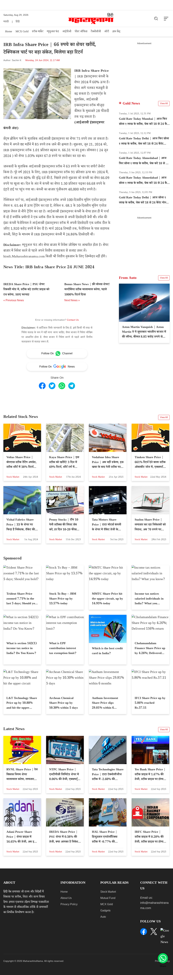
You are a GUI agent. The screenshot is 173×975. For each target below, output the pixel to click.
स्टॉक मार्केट (37, 32)
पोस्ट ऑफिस (81, 32)
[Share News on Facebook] (42, 385)
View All (164, 103)
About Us (66, 898)
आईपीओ (66, 32)
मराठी (6, 22)
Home (8, 32)
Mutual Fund (107, 898)
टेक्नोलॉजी (96, 32)
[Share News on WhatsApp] (61, 385)
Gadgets (105, 910)
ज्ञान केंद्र (116, 32)
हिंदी (18, 22)
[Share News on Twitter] (52, 385)
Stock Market (108, 891)
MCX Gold (22, 32)
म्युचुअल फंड (53, 32)
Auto (103, 916)
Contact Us (73, 319)
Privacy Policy (69, 904)
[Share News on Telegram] (71, 385)
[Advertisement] (144, 68)
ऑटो (106, 32)
